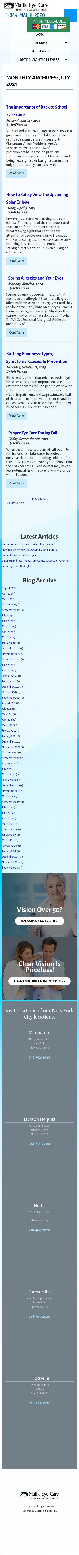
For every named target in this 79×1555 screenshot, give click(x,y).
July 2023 (7, 615)
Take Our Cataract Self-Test (40, 921)
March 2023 (8, 637)
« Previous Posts (40, 498)
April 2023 (7, 632)
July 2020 (7, 769)
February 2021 (9, 730)
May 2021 (7, 714)
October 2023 (9, 604)
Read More (17, 173)
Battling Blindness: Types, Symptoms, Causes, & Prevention (36, 560)
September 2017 (11, 867)
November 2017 (11, 862)
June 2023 (7, 621)
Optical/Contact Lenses (39, 60)
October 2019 (9, 796)
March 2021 (8, 725)
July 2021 (7, 708)
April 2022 (7, 670)
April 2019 (7, 818)
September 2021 (11, 697)
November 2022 (11, 653)
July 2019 (7, 807)
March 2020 (9, 774)
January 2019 (9, 834)
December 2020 (11, 741)
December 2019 (11, 785)
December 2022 (11, 648)
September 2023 (11, 610)
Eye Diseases (39, 51)
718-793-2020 (39, 1316)
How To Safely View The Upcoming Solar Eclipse (29, 549)
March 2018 (8, 840)
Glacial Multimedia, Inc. (46, 1510)
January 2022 (9, 681)
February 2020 (10, 780)
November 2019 (11, 791)
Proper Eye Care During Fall (32, 433)
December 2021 (11, 686)
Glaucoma (39, 43)
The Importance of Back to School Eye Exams (27, 544)
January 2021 (9, 736)
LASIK (39, 34)
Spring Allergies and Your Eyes (35, 278)
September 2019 (11, 801)
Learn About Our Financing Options (39, 981)
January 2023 (9, 643)
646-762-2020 (39, 1057)
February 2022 (10, 675)
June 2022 (7, 664)
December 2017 (11, 856)
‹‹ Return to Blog (15, 503)
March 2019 (8, 823)
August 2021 (9, 703)
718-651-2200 (39, 1144)
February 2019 (10, 829)
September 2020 (11, 758)
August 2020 (9, 763)
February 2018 (10, 845)
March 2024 (8, 599)
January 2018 (9, 851)
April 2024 (7, 593)
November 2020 (11, 747)
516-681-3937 (39, 1403)
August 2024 (9, 588)
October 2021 (9, 692)
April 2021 (7, 719)
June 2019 (7, 812)
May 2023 (7, 626)
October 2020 (10, 752)
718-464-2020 (39, 1230)
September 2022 (11, 659)
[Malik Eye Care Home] (26, 6)
